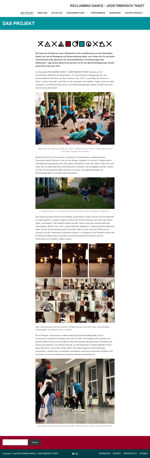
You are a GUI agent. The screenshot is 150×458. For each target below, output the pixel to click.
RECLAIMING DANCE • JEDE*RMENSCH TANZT (37, 453)
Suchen (35, 442)
